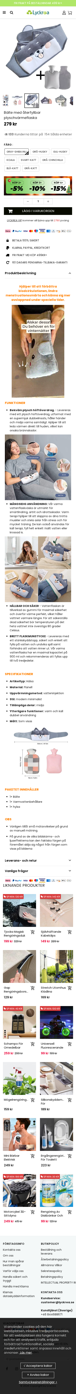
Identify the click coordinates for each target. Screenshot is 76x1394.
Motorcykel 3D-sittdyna (15, 1214)
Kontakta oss (11, 1250)
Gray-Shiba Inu (17, 152)
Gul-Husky (60, 152)
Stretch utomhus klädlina (53, 990)
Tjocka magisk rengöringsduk (14, 934)
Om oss (8, 1255)
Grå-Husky (40, 152)
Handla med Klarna (16, 1286)
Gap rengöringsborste (17, 990)
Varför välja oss (13, 1271)
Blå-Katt (12, 168)
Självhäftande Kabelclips (51, 934)
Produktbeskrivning (20, 273)
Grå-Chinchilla (52, 160)
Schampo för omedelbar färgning (13, 1047)
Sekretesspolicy (51, 1271)
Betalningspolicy (52, 1277)
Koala (11, 160)
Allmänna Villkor (51, 1265)
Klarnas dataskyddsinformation (19, 1294)
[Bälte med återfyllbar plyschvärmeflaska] (38, 56)
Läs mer (25, 1352)
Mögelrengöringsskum (20, 1100)
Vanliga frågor (16, 871)
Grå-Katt (30, 168)
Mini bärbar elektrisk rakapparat (12, 1159)
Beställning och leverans (51, 1252)
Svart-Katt (28, 160)
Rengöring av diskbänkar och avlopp (52, 1215)
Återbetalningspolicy (55, 1259)
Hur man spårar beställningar (13, 1263)
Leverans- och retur (21, 860)
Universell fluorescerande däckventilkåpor (52, 1047)
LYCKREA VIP (14, 220)
